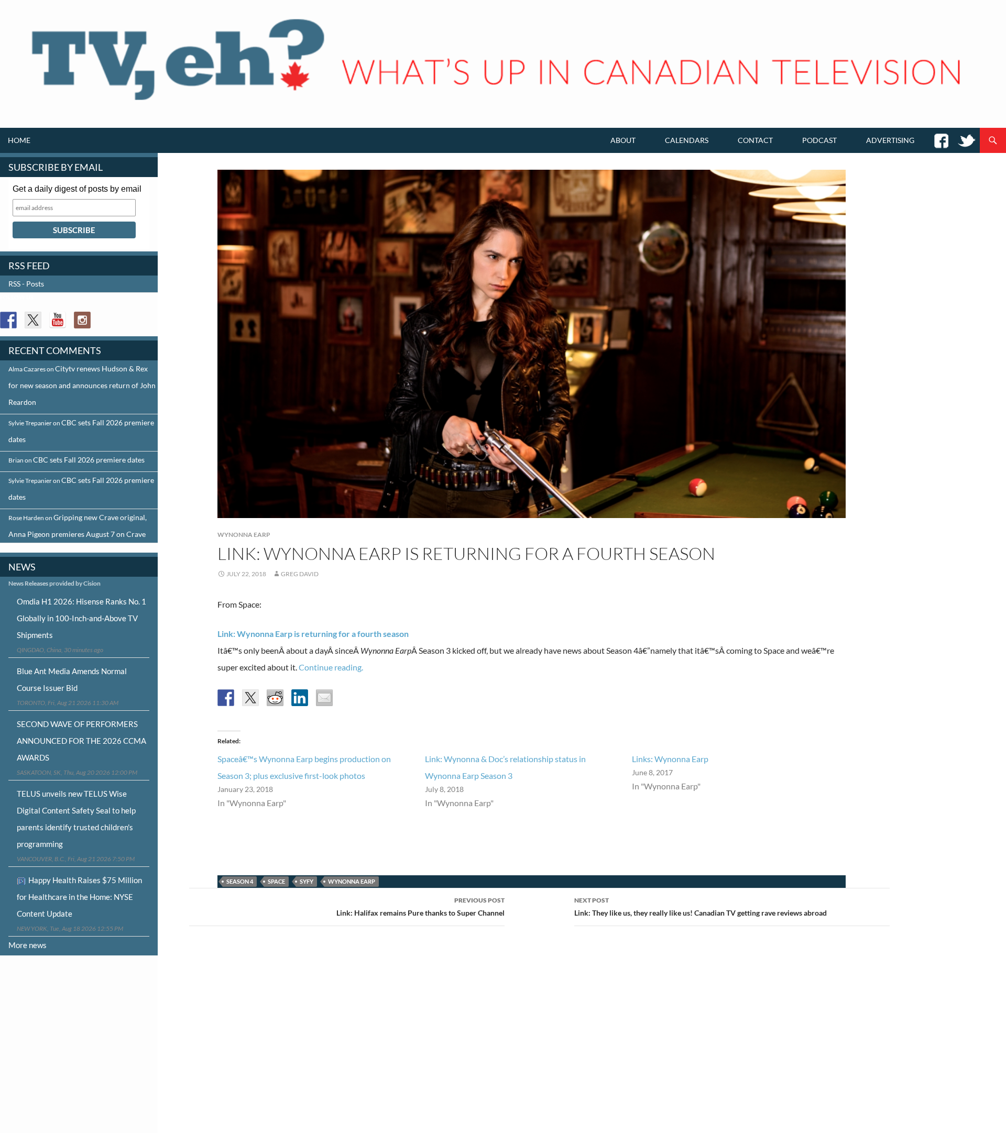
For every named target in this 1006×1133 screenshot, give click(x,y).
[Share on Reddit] (275, 697)
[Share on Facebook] (225, 697)
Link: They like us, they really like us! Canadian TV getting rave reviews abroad (700, 906)
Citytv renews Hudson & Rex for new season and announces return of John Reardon (82, 385)
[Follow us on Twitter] (33, 320)
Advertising (890, 140)
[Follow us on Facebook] (8, 320)
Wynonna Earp (243, 534)
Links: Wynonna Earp (670, 759)
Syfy (306, 881)
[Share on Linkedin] (299, 697)
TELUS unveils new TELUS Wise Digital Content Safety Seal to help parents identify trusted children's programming (76, 819)
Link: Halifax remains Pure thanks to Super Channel (420, 906)
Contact (755, 140)
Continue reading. (331, 667)
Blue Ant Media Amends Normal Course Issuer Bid (72, 679)
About (623, 140)
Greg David (300, 574)
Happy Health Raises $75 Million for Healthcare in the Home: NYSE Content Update (79, 896)
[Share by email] (324, 697)
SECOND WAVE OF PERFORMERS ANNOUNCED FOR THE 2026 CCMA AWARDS (81, 740)
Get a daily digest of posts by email (77, 188)
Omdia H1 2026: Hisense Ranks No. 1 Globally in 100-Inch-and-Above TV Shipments (81, 618)
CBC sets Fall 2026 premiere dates (89, 459)
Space (276, 881)
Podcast (819, 140)
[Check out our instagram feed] (82, 320)
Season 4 (239, 881)
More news (27, 945)
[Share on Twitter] (250, 697)
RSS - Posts (26, 283)
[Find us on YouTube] (57, 320)
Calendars (686, 140)
